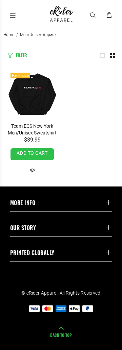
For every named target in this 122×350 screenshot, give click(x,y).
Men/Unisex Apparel (38, 34)
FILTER (21, 55)
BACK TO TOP (61, 335)
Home (8, 34)
